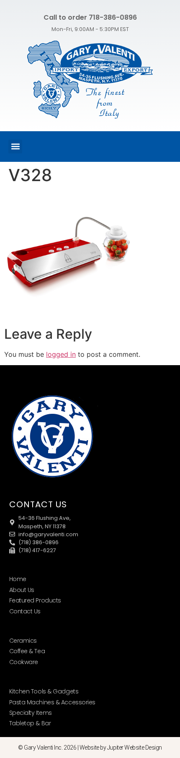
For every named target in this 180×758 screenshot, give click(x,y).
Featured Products (35, 600)
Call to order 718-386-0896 (90, 17)
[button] (15, 146)
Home (17, 579)
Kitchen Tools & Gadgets (44, 691)
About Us (21, 590)
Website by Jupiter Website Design (121, 747)
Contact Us (25, 611)
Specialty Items (30, 713)
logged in (61, 354)
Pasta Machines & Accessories (52, 702)
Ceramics (23, 640)
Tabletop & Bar (30, 723)
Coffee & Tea (27, 651)
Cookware (23, 662)
